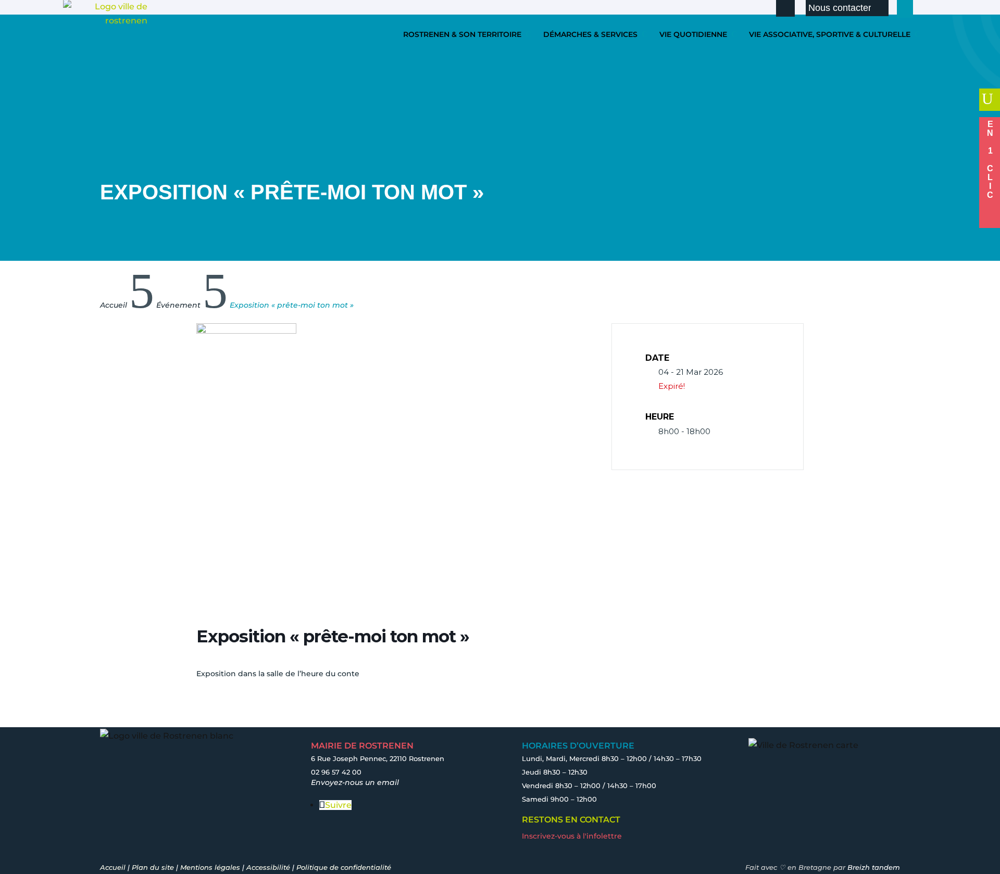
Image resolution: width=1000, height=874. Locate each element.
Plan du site (153, 867)
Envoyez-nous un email (355, 782)
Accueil (113, 867)
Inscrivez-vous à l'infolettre (572, 836)
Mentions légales (210, 867)
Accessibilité (268, 867)
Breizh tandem (873, 867)
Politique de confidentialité (343, 867)
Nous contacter (839, 8)
